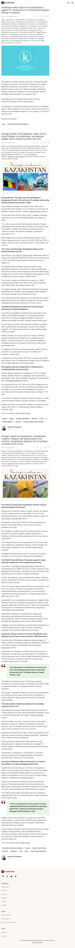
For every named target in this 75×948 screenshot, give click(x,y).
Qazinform (10, 464)
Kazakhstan (14, 851)
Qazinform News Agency (16, 156)
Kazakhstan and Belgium (22, 418)
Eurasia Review (35, 211)
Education (18, 421)
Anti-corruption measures (8, 922)
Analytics (4, 418)
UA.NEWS (15, 313)
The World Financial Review (22, 566)
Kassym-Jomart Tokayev (39, 848)
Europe (26, 851)
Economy (4, 894)
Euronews (24, 778)
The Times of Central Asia (22, 255)
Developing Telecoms (13, 381)
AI (46, 418)
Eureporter (5, 648)
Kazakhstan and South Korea (38, 851)
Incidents (4, 905)
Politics (3, 890)
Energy (41, 418)
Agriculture (5, 851)
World (3, 901)
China (20, 851)
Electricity (34, 418)
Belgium (12, 418)
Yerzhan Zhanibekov (14, 427)
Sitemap (3, 932)
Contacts (4, 936)
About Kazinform (6, 915)
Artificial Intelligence (7, 421)
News (3, 124)
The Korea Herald (36, 715)
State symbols (5, 919)
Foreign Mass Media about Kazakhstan (18, 124)
